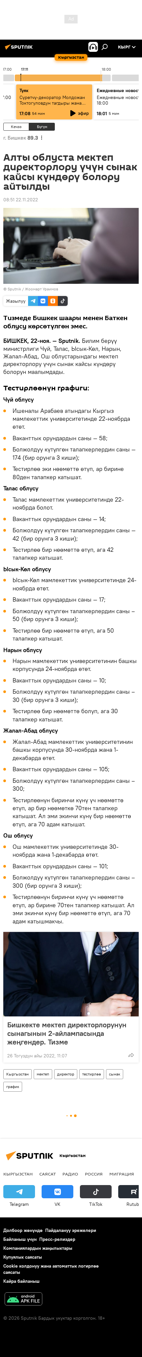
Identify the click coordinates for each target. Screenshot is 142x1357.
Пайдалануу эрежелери (70, 1230)
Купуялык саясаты (22, 1257)
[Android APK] (23, 1299)
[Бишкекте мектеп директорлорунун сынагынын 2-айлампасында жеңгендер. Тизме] (71, 974)
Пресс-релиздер (57, 1239)
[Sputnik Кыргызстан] (19, 49)
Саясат (47, 1174)
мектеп (43, 1074)
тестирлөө (91, 1074)
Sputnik (14, 288)
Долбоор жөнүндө (23, 1230)
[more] (131, 1055)
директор (65, 1074)
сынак (114, 1074)
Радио (70, 1174)
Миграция (121, 1174)
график (12, 1086)
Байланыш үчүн (20, 1239)
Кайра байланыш (21, 1281)
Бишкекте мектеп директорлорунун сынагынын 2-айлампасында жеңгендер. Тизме (66, 1033)
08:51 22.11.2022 (20, 200)
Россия (94, 1174)
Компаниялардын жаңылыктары (37, 1248)
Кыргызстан (17, 1074)
